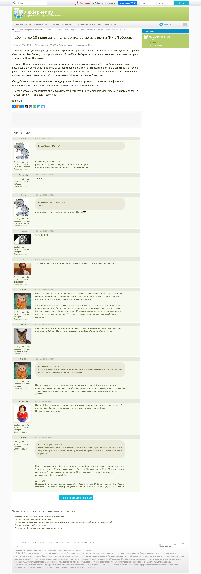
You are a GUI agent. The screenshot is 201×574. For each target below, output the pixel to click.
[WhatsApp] (34, 106)
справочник (67, 24)
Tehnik (23, 437)
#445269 (51, 324)
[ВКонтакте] (14, 106)
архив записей (88, 542)
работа (27, 24)
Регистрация (85, 3)
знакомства (110, 24)
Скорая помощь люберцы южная (31, 525)
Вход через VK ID (128, 3)
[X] (26, 106)
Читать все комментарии (76, 498)
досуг (100, 24)
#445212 (51, 138)
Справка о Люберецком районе (28, 30)
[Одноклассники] (18, 106)
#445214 (51, 195)
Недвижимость (40, 24)
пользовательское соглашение (67, 542)
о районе (18, 24)
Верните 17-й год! (52, 146)
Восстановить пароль (106, 3)
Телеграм (167, 24)
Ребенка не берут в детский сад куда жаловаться (38, 528)
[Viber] (30, 106)
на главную (150, 31)
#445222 (51, 259)
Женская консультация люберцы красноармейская (39, 516)
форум (93, 24)
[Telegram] (43, 106)
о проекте (32, 542)
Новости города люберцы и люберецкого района (63, 30)
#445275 (51, 437)
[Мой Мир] (22, 106)
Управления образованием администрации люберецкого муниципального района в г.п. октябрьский (63, 522)
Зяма (23, 138)
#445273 (51, 401)
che (23, 259)
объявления (55, 24)
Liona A (23, 231)
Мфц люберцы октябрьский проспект (33, 519)
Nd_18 (23, 289)
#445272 (51, 359)
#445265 (51, 289)
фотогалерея (81, 24)
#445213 (51, 175)
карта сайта (21, 542)
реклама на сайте (45, 542)
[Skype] (38, 106)
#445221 (51, 231)
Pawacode (23, 175)
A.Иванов (23, 401)
